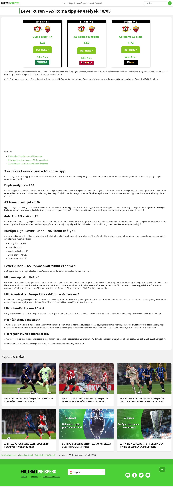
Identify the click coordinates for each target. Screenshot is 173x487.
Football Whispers (9, 455)
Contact (24, 476)
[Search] (170, 3)
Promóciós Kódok (95, 3)
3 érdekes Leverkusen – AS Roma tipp (25, 156)
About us (34, 476)
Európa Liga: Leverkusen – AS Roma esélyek (28, 160)
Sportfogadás (82, 3)
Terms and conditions (51, 476)
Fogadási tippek (69, 3)
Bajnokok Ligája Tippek (45, 455)
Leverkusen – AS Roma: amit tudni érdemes (28, 163)
